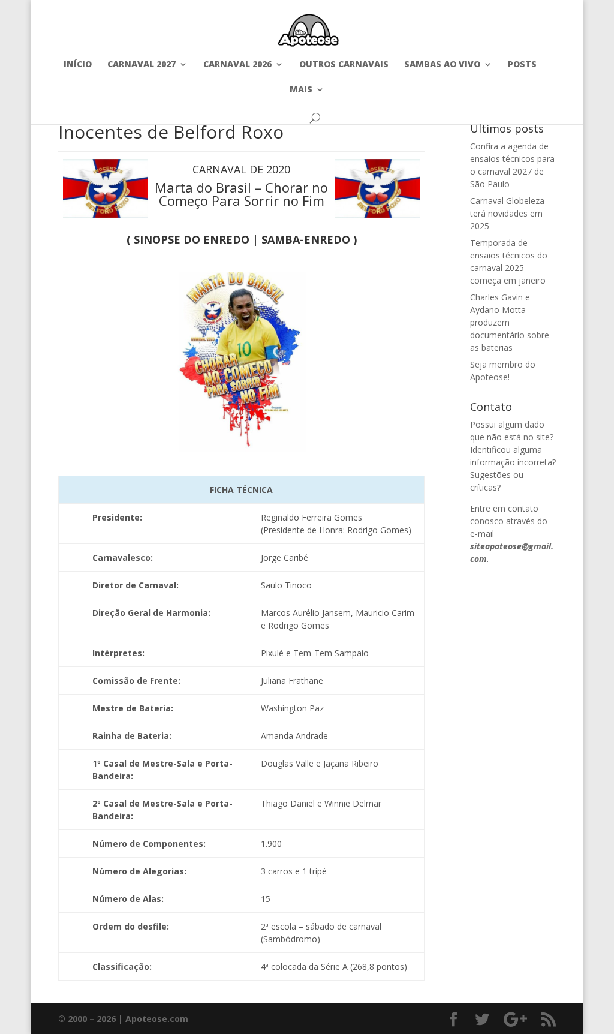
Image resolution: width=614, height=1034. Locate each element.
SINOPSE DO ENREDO (191, 239)
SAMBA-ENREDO (305, 239)
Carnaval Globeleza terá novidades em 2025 (507, 213)
